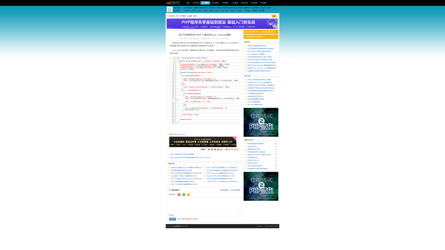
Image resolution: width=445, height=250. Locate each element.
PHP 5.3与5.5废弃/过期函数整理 (180, 184)
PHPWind (233, 10)
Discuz (227, 10)
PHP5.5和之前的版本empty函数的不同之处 (220, 170)
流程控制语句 (203, 8)
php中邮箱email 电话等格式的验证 (257, 168)
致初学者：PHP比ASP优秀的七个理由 (259, 155)
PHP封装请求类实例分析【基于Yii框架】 (260, 57)
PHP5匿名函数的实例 (177, 170)
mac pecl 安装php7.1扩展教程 (256, 54)
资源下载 (244, 3)
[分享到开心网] (218, 149)
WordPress (187, 10)
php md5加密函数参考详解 (179, 181)
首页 (188, 3)
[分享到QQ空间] (221, 149)
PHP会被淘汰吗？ (252, 157)
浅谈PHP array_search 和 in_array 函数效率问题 (261, 68)
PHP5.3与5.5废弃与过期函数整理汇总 (182, 173)
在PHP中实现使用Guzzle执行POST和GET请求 (261, 62)
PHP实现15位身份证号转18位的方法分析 (259, 60)
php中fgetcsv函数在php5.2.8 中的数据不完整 (184, 167)
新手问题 (261, 10)
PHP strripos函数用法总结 (255, 104)
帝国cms (205, 10)
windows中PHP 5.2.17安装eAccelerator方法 (219, 181)
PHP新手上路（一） (253, 146)
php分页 (230, 8)
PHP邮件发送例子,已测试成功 (256, 152)
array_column (181, 134)
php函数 (195, 8)
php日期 (224, 8)
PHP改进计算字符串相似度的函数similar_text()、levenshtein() (192, 157)
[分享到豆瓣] (212, 149)
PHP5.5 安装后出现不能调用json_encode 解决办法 (222, 167)
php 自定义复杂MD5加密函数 (216, 179)
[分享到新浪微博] (209, 149)
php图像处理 (247, 8)
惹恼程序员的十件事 (253, 149)
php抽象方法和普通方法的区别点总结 (258, 71)
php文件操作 (255, 8)
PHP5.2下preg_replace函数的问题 (217, 173)
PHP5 (174, 134)
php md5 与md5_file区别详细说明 (217, 176)
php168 (211, 10)
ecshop (222, 10)
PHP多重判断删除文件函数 (255, 99)
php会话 (262, 8)
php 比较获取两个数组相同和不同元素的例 (260, 48)
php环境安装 (188, 8)
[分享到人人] (215, 149)
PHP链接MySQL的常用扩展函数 (184, 154)
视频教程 (254, 10)
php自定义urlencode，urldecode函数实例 (259, 82)
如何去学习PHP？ (252, 163)
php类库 (268, 8)
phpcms (200, 10)
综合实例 (254, 3)
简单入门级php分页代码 (254, 166)
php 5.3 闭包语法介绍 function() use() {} (183, 179)
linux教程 (235, 3)
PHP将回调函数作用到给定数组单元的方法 (260, 91)
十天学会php (247, 10)
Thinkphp (239, 10)
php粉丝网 (177, 226)
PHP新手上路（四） (253, 160)
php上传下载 (238, 8)
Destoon (217, 10)
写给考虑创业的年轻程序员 (255, 143)
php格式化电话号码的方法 (255, 96)
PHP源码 (263, 3)
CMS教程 (225, 3)
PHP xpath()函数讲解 (253, 102)
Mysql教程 (215, 3)
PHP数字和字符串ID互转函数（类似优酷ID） (261, 85)
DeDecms (194, 10)
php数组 (218, 8)
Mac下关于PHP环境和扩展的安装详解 (259, 51)
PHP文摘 (196, 3)
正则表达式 (211, 8)
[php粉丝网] (173, 2)
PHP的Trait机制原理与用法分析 (257, 46)
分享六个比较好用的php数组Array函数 (259, 79)
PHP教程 (205, 3)
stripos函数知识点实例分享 (255, 93)
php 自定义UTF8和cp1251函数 (180, 176)
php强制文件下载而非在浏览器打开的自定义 (261, 88)
